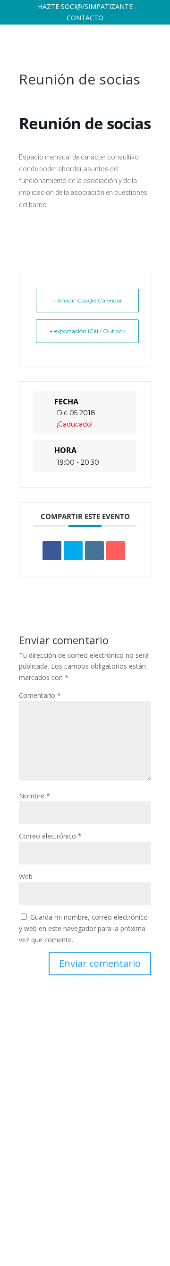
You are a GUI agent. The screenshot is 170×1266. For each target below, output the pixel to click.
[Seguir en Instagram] (126, 1216)
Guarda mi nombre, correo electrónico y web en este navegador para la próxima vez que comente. (83, 928)
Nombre (34, 795)
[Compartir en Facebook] (51, 550)
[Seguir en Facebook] (88, 1216)
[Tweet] (73, 550)
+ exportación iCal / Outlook (88, 331)
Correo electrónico (50, 835)
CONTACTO (85, 17)
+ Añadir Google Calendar (87, 300)
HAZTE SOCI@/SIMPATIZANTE (85, 6)
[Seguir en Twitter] (107, 1216)
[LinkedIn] (94, 550)
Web (26, 876)
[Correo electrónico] (115, 550)
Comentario (40, 695)
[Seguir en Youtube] (145, 1216)
